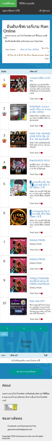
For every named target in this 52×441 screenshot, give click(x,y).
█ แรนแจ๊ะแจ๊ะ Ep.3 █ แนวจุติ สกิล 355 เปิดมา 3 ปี (40, 185)
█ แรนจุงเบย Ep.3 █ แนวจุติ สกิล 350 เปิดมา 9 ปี (40, 214)
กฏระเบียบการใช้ (11, 10)
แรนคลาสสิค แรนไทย (40, 79)
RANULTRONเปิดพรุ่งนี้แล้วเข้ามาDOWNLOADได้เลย (39, 281)
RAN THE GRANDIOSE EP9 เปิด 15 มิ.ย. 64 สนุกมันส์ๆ (40, 136)
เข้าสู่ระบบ (44, 10)
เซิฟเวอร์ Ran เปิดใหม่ (29, 49)
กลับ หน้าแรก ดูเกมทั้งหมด (26, 372)
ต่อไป (4, 334)
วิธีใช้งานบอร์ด (26, 3)
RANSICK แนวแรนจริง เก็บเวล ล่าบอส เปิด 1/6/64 (40, 109)
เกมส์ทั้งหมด (8, 3)
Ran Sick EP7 (37, 301)
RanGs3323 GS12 (40, 160)
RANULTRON (37, 240)
